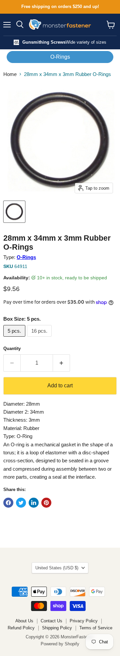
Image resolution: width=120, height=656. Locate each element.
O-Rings (60, 57)
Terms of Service (95, 627)
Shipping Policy (57, 627)
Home (10, 74)
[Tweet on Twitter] (21, 503)
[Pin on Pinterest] (46, 503)
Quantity (12, 348)
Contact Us (51, 620)
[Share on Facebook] (8, 503)
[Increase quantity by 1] (61, 363)
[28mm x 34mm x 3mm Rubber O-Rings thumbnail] (14, 211)
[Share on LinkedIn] (34, 503)
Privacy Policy (84, 620)
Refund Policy (21, 627)
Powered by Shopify (60, 643)
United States (56, 567)
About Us (24, 620)
